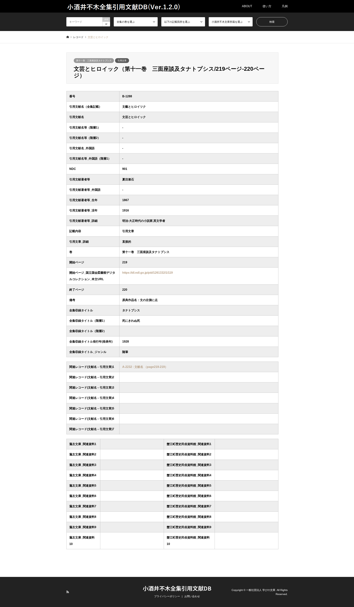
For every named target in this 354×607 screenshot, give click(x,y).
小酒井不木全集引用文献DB (177, 588)
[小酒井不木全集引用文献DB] (123, 6)
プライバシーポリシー (167, 596)
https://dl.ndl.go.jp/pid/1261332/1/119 (147, 272)
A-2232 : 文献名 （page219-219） (145, 366)
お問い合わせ (192, 596)
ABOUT (247, 6)
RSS (67, 592)
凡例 (285, 6)
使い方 (267, 6)
